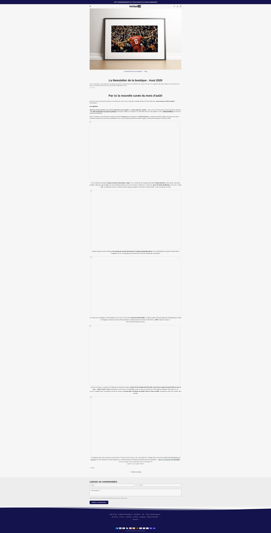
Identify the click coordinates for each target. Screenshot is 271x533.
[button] (174, 6)
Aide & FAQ (113, 514)
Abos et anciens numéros (153, 514)
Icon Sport (128, 517)
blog (145, 71)
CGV (143, 514)
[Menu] (90, 6)
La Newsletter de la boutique (133, 71)
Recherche (115, 517)
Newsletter (137, 514)
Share (92, 467)
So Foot (121, 517)
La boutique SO (133, 530)
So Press (135, 517)
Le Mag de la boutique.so (125, 514)
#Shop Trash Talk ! (152, 517)
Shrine (143, 530)
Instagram (143, 517)
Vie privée (135, 519)
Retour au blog (136, 472)
